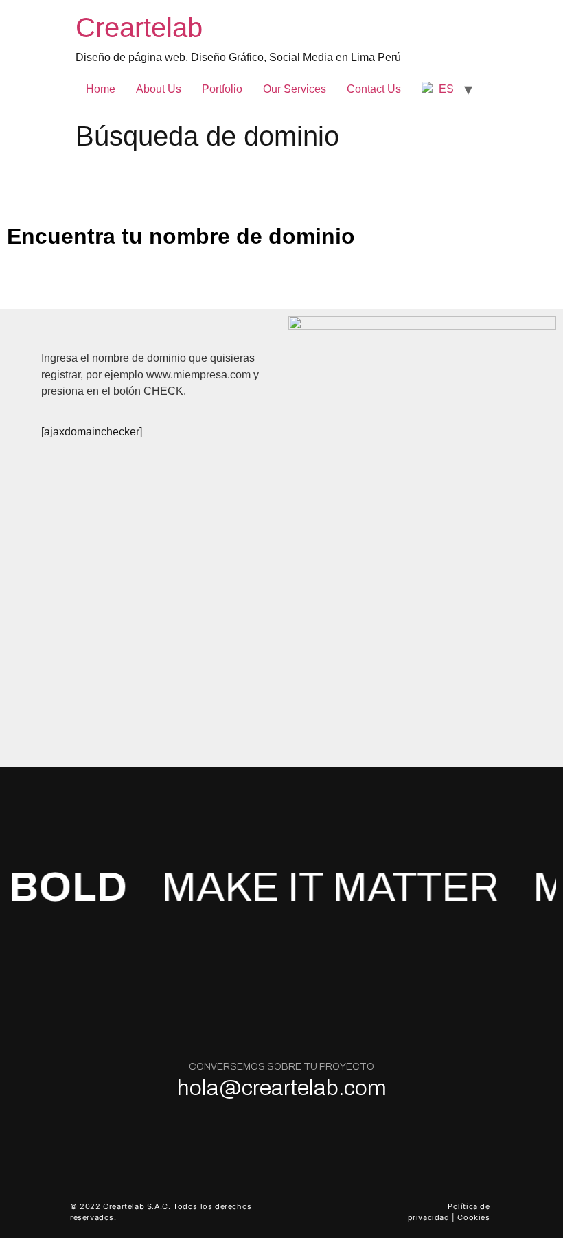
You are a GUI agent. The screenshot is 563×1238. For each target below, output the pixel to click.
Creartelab (139, 27)
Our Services (294, 89)
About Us (158, 89)
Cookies (473, 1217)
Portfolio (222, 89)
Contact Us (374, 89)
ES (445, 89)
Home (100, 89)
